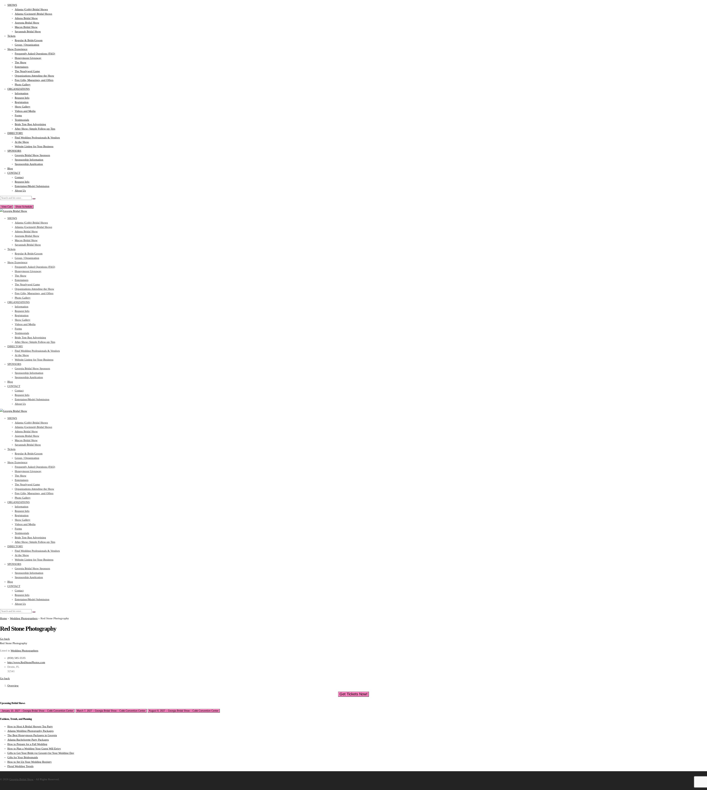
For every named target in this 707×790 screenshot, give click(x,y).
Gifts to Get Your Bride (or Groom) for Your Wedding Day (40, 753)
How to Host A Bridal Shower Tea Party (30, 726)
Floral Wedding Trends (20, 766)
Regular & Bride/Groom (29, 40)
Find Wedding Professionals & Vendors (37, 137)
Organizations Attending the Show (34, 75)
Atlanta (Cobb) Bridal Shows (31, 9)
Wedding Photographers (24, 618)
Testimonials (22, 119)
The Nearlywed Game (27, 71)
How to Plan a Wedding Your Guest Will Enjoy (34, 748)
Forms (18, 115)
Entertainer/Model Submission (32, 186)
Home (3, 618)
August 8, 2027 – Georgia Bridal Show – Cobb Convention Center (183, 710)
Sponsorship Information (29, 159)
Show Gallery (22, 106)
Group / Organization (27, 44)
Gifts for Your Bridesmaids (22, 757)
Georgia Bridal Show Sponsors (32, 155)
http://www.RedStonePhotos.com (26, 662)
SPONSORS (14, 150)
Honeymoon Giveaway (28, 58)
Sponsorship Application (29, 164)
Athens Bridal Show (26, 18)
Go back (5, 638)
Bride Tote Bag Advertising (30, 124)
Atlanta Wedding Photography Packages (30, 730)
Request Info (22, 97)
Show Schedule (23, 206)
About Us (20, 190)
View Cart (6, 206)
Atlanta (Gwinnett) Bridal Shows (33, 13)
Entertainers (21, 66)
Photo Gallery (23, 84)
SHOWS (12, 4)
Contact (19, 177)
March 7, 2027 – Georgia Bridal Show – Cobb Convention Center (111, 710)
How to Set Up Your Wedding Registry (29, 761)
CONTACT (13, 172)
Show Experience (17, 49)
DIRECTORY (15, 133)
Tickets (11, 35)
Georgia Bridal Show (21, 779)
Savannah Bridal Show (28, 31)
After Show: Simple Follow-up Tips (35, 128)
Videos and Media (25, 111)
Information (21, 93)
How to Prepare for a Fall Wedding (27, 744)
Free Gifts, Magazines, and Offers (34, 80)
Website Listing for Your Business (34, 146)
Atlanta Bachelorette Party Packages (28, 739)
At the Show (22, 142)
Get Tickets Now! (353, 694)
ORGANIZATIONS (18, 88)
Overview (13, 685)
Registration (22, 102)
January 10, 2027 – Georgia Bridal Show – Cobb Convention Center (37, 710)
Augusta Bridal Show (27, 22)
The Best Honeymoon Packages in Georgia (32, 735)
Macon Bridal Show (26, 27)
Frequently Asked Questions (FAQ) (35, 53)
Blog (10, 168)
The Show (20, 62)
